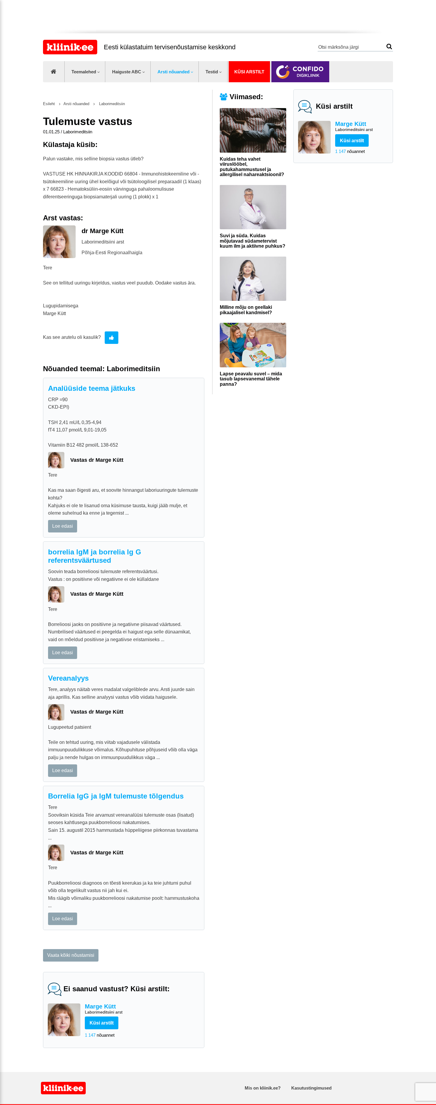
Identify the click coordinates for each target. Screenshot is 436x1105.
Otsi (389, 46)
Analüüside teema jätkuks (91, 388)
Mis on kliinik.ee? (263, 1087)
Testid (212, 71)
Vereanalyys (68, 678)
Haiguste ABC (126, 71)
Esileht (49, 104)
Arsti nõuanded (173, 71)
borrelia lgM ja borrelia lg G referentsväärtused (94, 556)
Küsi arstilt (249, 71)
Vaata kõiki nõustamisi (70, 955)
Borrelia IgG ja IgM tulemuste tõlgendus (116, 796)
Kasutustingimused (311, 1087)
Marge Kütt (354, 126)
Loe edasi (62, 526)
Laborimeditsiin (111, 104)
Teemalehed (83, 71)
